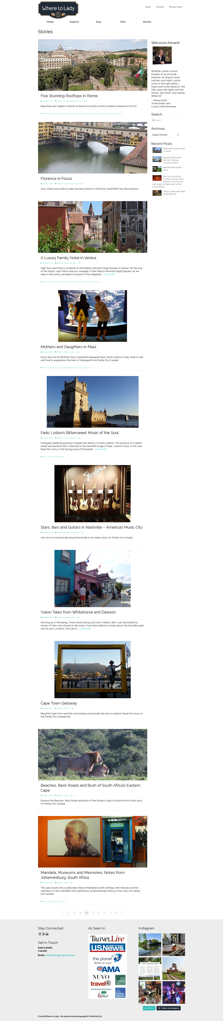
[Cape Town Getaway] (92, 669)
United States (74, 532)
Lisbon (53, 456)
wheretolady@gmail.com (59, 955)
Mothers (70, 367)
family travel (46, 282)
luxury (56, 282)
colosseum (58, 113)
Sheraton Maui (78, 367)
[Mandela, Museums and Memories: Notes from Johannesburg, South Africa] (92, 841)
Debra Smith (48, 101)
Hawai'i (44, 367)
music (57, 456)
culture (44, 456)
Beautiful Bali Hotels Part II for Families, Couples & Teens (172, 160)
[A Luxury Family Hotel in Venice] (92, 226)
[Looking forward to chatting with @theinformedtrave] (150, 944)
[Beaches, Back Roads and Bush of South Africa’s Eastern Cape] (92, 754)
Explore (72, 101)
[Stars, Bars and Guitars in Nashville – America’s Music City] (92, 493)
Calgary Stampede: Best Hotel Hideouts (174, 192)
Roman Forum (99, 113)
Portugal (72, 438)
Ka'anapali (50, 367)
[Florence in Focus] (92, 147)
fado (48, 456)
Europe (66, 101)
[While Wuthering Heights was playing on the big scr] (150, 968)
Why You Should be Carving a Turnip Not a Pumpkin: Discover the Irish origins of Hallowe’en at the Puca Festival (168, 181)
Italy (76, 101)
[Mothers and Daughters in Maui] (92, 315)
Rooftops (111, 113)
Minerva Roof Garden (71, 113)
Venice (98, 282)
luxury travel (71, 282)
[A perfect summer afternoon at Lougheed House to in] (150, 992)
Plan (80, 101)
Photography (83, 113)
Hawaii (72, 352)
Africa (66, 795)
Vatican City (118, 113)
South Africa (62, 901)
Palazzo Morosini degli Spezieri (85, 282)
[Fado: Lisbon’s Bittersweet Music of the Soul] (93, 401)
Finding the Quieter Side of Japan (174, 149)
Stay (74, 263)
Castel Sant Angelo (48, 113)
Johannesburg (46, 901)
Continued (109, 274)
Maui (65, 367)
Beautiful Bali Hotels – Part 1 (173, 168)
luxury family (62, 282)
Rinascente (91, 113)
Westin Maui (87, 367)
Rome (106, 113)
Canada (66, 617)
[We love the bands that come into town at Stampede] (173, 992)
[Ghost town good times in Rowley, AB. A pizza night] (173, 968)
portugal (62, 456)
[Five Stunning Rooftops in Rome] (92, 64)
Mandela (55, 901)
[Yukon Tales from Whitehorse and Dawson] (92, 578)
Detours (66, 708)
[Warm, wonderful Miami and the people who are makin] (173, 944)
